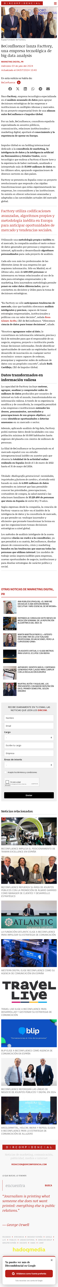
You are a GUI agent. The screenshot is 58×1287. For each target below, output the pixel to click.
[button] (10, 88)
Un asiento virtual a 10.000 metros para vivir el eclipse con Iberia (36, 652)
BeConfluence (8, 82)
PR (22, 62)
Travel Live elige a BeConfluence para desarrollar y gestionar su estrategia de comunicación (26, 1012)
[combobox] (21, 1185)
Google (49, 1236)
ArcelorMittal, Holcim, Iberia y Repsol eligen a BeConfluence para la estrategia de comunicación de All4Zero (28, 1130)
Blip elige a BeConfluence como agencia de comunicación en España (26, 1052)
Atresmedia (19, 1236)
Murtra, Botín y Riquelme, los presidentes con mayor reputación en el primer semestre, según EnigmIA (36, 687)
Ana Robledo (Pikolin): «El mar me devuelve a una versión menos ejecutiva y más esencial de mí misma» (37, 604)
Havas (32, 1242)
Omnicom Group (45, 1239)
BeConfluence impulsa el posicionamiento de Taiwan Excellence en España (28, 850)
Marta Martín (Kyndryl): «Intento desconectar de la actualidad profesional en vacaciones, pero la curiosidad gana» (36, 638)
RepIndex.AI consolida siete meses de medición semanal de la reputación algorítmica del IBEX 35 (37, 620)
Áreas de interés (13, 759)
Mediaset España (34, 1236)
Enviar (29, 795)
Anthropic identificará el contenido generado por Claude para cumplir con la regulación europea (36, 669)
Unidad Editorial (27, 1239)
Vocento (23, 1242)
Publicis (13, 1239)
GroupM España (9, 1242)
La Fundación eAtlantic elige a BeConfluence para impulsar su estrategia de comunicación (28, 933)
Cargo (7, 732)
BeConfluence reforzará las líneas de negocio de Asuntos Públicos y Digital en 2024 (28, 1090)
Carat (41, 1242)
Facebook (6, 1236)
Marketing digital (10, 62)
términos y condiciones (27, 772)
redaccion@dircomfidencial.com (29, 1164)
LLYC (4, 1239)
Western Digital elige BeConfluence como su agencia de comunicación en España (28, 972)
